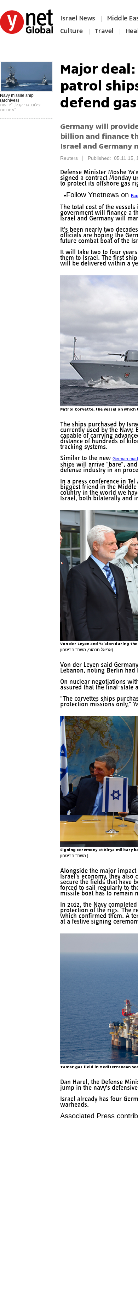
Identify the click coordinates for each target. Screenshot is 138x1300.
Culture (71, 31)
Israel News (77, 18)
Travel (104, 31)
